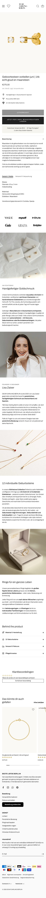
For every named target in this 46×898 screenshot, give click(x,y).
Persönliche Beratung (9, 819)
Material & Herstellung (13, 632)
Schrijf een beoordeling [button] (23, 681)
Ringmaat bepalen (8, 822)
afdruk (4, 874)
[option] (23, 221)
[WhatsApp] (13, 787)
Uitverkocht (23, 112)
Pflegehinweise (11, 653)
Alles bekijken (39, 702)
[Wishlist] (8, 6)
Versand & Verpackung (23, 176)
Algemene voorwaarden (14, 874)
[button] (7, 757)
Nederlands (19, 883)
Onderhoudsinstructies (10, 829)
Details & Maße (7, 176)
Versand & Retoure (12, 646)
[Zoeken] (37, 6)
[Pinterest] (17, 787)
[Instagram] (8, 787)
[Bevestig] (43, 854)
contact (4, 816)
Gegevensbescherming (27, 877)
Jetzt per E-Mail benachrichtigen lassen (23, 120)
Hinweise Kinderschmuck (11, 832)
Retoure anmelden (8, 800)
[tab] (8, 176)
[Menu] (3, 6)
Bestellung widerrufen (13, 804)
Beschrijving (6, 139)
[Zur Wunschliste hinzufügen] (33, 709)
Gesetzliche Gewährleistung (10, 877)
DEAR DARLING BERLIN (14, 889)
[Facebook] (3, 787)
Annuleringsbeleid (28, 874)
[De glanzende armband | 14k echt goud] (19, 730)
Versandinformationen (9, 797)
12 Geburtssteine (11, 639)
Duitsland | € (6, 883)
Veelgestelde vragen (9, 826)
